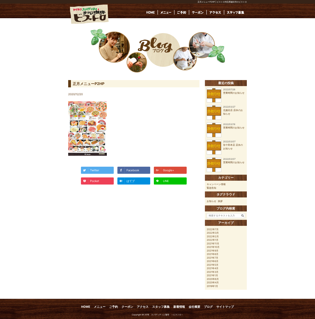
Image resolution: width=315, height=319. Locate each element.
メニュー (100, 306)
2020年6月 (213, 279)
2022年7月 (213, 229)
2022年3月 (213, 232)
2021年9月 (212, 250)
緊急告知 (211, 187)
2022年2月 (213, 236)
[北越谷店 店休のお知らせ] (226, 118)
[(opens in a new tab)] (235, 12)
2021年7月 (212, 257)
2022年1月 (212, 239)
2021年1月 (212, 275)
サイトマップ (225, 306)
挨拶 (220, 201)
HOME (85, 306)
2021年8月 (212, 254)
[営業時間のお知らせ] (225, 101)
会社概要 (194, 306)
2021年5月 (212, 264)
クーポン (127, 306)
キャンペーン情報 (216, 184)
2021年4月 (212, 268)
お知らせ (211, 201)
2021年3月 (212, 271)
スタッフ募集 (161, 306)
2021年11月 (213, 243)
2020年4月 (213, 282)
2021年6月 (212, 261)
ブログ (208, 306)
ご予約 (113, 306)
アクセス (143, 306)
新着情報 (179, 306)
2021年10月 (213, 246)
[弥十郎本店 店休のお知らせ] (226, 153)
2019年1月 (212, 286)
